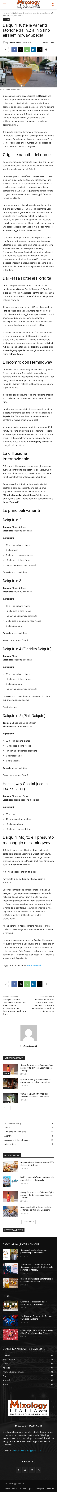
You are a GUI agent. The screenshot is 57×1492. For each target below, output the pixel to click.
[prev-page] (4, 1108)
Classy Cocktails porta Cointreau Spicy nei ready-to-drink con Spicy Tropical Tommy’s (37, 1068)
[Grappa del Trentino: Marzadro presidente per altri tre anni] (10, 1254)
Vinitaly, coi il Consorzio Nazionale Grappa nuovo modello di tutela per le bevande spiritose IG (36, 1267)
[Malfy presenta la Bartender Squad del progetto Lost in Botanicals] (10, 1181)
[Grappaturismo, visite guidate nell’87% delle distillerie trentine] (10, 1166)
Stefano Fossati (15, 42)
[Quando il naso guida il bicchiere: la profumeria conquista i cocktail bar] (10, 1083)
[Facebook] (14, 49)
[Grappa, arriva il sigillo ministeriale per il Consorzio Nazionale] (10, 1283)
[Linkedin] (33, 49)
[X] (20, 49)
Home (5, 13)
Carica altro (27, 1221)
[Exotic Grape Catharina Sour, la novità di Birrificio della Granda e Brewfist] (10, 1334)
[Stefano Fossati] (4, 42)
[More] (46, 49)
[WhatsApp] (27, 49)
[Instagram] (25, 1470)
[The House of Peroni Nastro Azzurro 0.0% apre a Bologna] (10, 1320)
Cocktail (12, 13)
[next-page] (9, 1108)
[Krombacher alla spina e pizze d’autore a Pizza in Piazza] (10, 1306)
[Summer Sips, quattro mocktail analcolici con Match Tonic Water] (10, 1098)
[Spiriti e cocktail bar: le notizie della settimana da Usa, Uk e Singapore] (10, 1211)
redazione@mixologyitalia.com (27, 1450)
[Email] (39, 49)
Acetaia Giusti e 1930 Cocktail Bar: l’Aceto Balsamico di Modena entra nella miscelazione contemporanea (43, 1005)
